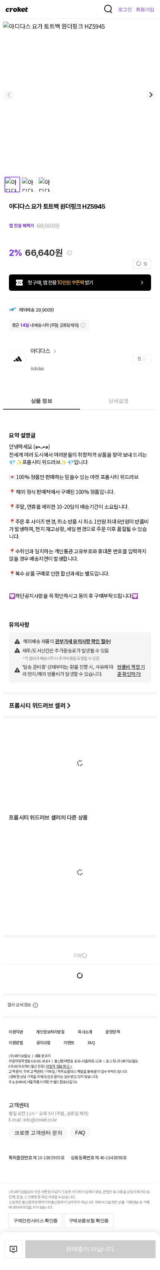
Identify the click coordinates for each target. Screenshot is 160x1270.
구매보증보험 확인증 (89, 1220)
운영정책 (112, 1032)
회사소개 (85, 1032)
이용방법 (16, 1042)
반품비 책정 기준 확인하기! (131, 670)
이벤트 (69, 1042)
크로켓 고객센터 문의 (38, 1133)
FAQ (91, 1042)
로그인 (125, 9)
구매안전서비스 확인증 (35, 1220)
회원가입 (145, 9)
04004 (21, 1081)
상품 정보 (41, 401)
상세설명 (118, 401)
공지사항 (43, 1042)
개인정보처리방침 (50, 1032)
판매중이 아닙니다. (90, 1249)
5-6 (75, 1081)
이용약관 (16, 1032)
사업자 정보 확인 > (59, 1066)
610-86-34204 (40, 1061)
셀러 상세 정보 (19, 1004)
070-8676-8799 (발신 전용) (27, 1066)
